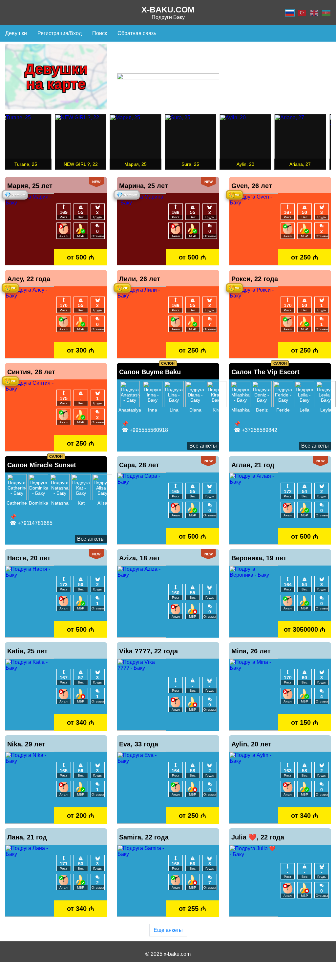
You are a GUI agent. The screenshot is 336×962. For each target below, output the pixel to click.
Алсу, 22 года (28, 278)
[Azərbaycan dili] (326, 12)
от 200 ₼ (80, 815)
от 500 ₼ (80, 257)
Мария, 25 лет (29, 185)
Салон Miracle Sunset (41, 465)
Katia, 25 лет (27, 651)
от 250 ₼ (304, 257)
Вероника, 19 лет (258, 558)
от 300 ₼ (80, 350)
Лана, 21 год (27, 837)
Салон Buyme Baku (150, 371)
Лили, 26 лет (139, 278)
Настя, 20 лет (29, 558)
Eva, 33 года (138, 744)
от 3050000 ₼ (305, 629)
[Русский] (290, 12)
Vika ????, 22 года (148, 651)
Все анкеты (203, 446)
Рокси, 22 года (254, 278)
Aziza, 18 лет (139, 558)
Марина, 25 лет (143, 185)
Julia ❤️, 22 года (257, 837)
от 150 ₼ (304, 722)
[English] (314, 12)
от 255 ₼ (192, 908)
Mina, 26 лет (251, 651)
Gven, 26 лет (251, 185)
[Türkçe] (302, 12)
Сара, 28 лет (139, 465)
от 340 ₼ (80, 722)
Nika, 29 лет (26, 744)
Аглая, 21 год (252, 465)
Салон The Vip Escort (265, 371)
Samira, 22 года (144, 837)
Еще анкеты (168, 930)
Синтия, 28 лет (31, 371)
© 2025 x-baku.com (168, 954)
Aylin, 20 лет (251, 744)
